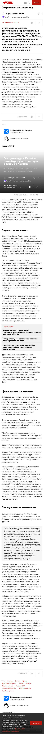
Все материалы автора (10, 22)
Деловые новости (7, 686)
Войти (36, 3)
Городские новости (25, 688)
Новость (10, 681)
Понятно (36, 723)
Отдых (17, 681)
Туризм (25, 681)
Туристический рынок (9, 683)
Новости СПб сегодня (9, 688)
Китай (21, 683)
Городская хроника (8, 691)
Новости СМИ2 (8, 146)
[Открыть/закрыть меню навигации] (25, 2)
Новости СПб (20, 686)
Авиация (28, 683)
